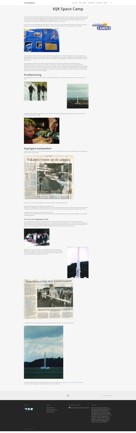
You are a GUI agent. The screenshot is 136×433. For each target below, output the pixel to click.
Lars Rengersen (29, 3)
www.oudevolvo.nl (50, 411)
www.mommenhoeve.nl (51, 409)
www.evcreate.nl (50, 407)
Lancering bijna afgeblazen (30, 252)
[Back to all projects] (68, 395)
